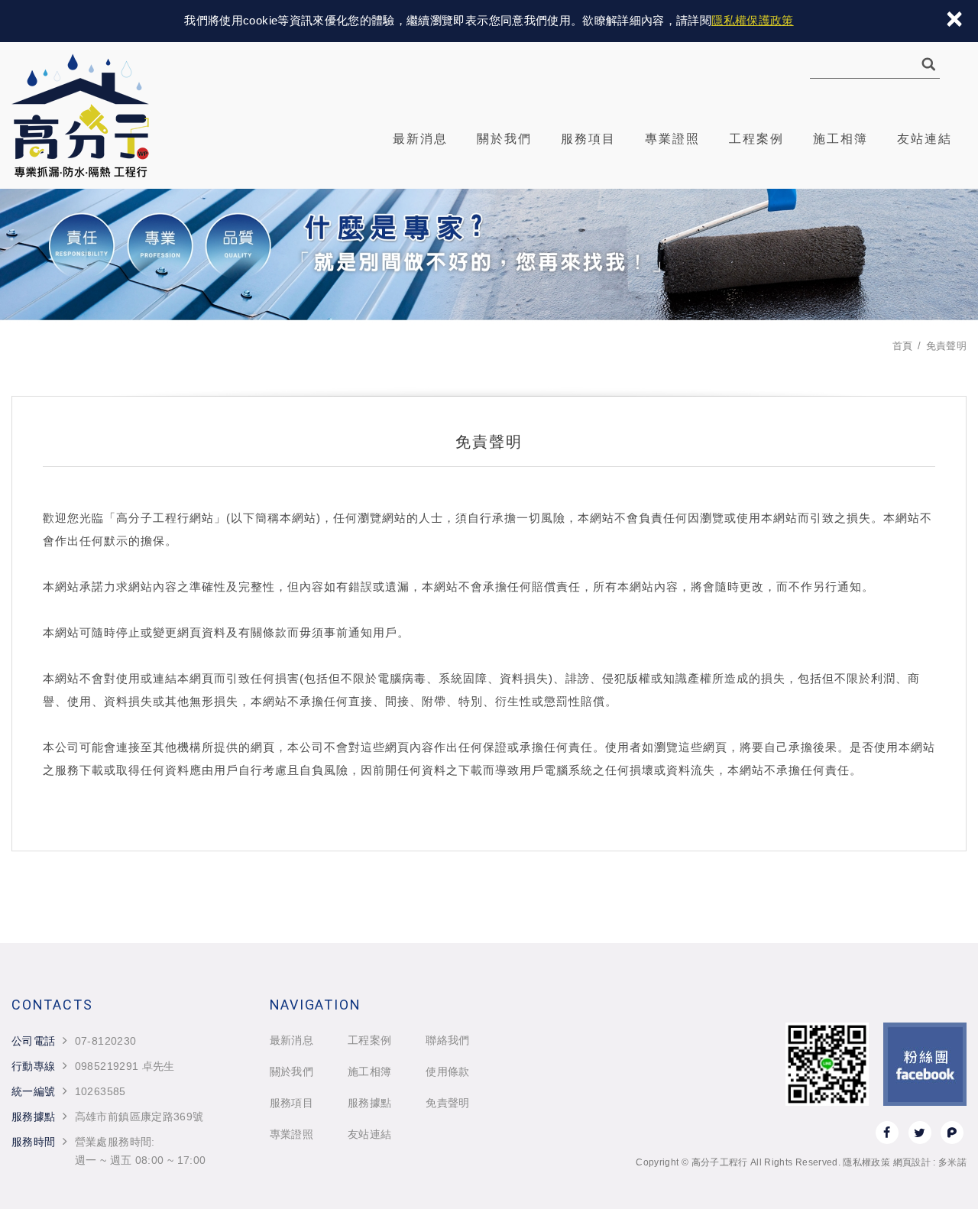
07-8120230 (106, 1041)
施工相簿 (840, 138)
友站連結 (924, 138)
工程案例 (756, 138)
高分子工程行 (80, 115)
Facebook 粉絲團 (925, 1064)
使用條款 (447, 1071)
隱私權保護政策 (752, 20)
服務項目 (588, 138)
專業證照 (672, 138)
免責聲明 (447, 1103)
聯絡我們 (447, 1040)
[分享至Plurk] (952, 1132)
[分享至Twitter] (919, 1132)
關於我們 (504, 138)
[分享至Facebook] (887, 1132)
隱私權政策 (866, 1162)
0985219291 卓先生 (125, 1066)
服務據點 (369, 1103)
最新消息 (420, 138)
